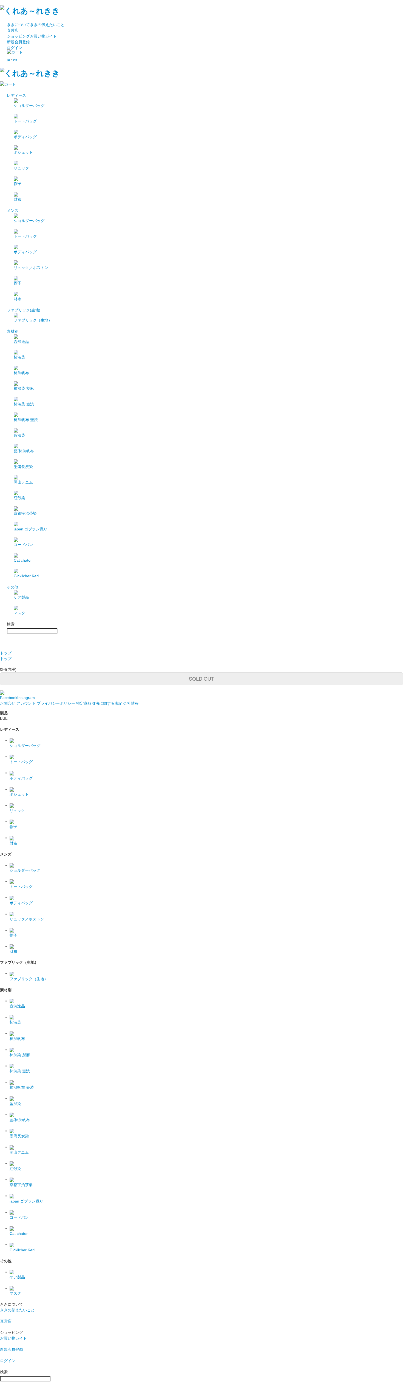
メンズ (12, 210)
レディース (16, 95)
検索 (11, 624)
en (15, 59)
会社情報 (131, 703)
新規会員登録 (18, 42)
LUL (4, 718)
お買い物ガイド (32, 36)
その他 (12, 587)
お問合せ (7, 703)
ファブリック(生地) (23, 310)
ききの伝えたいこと (35, 24)
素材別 (12, 331)
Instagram (26, 697)
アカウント (26, 703)
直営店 (12, 30)
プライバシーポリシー (56, 703)
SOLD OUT (201, 678)
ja (8, 59)
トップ (6, 653)
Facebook (8, 697)
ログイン (14, 48)
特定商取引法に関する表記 (99, 703)
